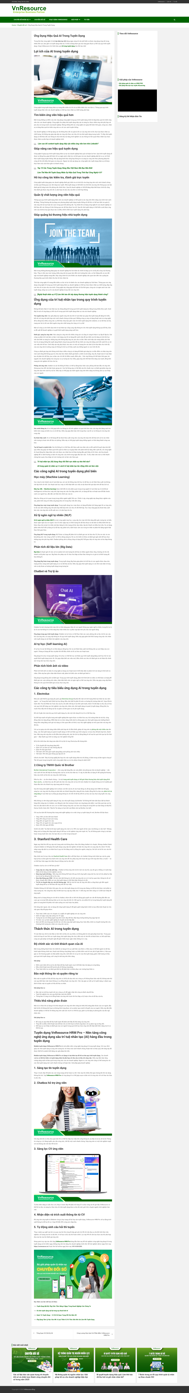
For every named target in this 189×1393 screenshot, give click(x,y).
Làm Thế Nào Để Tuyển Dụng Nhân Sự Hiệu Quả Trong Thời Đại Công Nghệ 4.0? (69, 172)
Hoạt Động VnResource (58, 20)
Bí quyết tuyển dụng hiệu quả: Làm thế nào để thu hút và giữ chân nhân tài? (115, 1375)
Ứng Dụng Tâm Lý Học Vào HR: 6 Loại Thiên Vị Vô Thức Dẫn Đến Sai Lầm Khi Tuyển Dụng (65, 1319)
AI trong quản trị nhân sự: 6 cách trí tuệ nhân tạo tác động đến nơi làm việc (68, 466)
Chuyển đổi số (39, 20)
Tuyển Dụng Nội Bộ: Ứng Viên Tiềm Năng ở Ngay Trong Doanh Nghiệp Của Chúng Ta (64, 1306)
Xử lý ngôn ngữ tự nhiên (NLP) (44, 520)
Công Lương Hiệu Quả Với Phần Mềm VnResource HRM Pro (93, 1334)
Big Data (37, 552)
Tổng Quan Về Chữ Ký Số (44, 1333)
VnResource (161, 1)
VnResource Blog (29, 1389)
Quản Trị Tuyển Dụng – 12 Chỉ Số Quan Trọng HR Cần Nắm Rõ (57, 1315)
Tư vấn (175, 1)
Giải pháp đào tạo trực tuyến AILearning (132, 85)
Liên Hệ (169, 1)
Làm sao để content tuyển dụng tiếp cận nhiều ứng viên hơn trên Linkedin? (68, 144)
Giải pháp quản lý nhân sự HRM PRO (131, 83)
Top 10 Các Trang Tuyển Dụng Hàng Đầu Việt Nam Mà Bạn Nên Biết (64, 168)
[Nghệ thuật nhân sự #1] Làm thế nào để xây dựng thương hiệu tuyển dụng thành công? (72, 294)
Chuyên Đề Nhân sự (21, 20)
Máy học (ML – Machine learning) (45, 489)
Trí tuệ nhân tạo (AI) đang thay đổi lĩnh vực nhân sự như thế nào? (63, 461)
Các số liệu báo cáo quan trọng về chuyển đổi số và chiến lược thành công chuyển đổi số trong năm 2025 (31, 1377)
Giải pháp (74, 20)
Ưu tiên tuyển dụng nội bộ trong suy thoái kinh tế (52, 1311)
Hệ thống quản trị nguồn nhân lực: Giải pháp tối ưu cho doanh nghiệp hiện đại (71, 1375)
